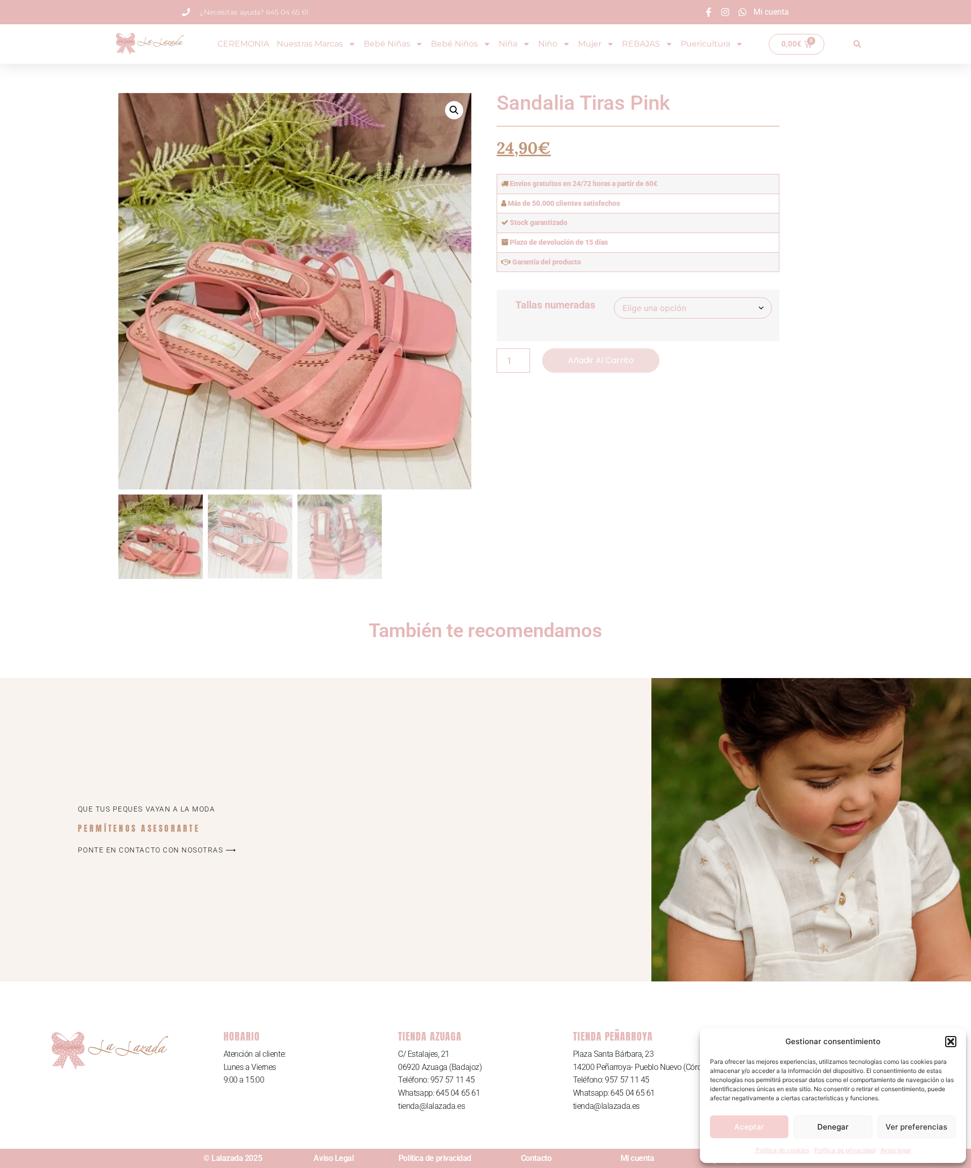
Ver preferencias (916, 1127)
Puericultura (705, 44)
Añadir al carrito (601, 360)
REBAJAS (641, 44)
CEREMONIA (243, 44)
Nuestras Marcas (310, 44)
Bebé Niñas (387, 44)
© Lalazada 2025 (232, 1158)
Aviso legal (895, 1150)
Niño (547, 44)
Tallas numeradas (555, 305)
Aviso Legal (334, 1158)
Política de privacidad (844, 1150)
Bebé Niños (454, 44)
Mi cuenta (637, 1158)
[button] (951, 1042)
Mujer (589, 44)
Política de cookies (782, 1150)
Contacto (536, 1158)
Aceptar (749, 1127)
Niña (508, 44)
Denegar (833, 1127)
